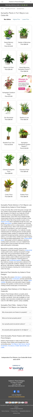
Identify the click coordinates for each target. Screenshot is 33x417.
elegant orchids (5, 221)
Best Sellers (7, 19)
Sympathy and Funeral (10, 8)
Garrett (28, 344)
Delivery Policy (16, 413)
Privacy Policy (14, 411)
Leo (28, 346)
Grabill (17, 346)
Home (2, 8)
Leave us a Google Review (16, 397)
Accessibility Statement (25, 411)
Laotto (2, 347)
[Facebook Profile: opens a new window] (14, 391)
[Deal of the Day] (24, 85)
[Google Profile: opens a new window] (18, 391)
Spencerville (23, 346)
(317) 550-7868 (16, 384)
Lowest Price (25, 19)
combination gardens (15, 260)
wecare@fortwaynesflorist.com (16, 386)
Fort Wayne (15, 344)
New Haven (22, 344)
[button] (29, 413)
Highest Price (16, 19)
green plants (8, 223)
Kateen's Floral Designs (16, 1)
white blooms (18, 277)
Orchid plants (16, 279)
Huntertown (4, 346)
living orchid (28, 250)
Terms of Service (5, 411)
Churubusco (11, 346)
